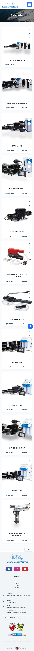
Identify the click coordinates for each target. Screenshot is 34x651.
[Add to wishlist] (29, 29)
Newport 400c (17, 405)
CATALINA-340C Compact (17, 189)
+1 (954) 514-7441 (11, 602)
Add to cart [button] (24, 236)
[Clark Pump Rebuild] (17, 213)
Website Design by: (11, 648)
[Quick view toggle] (29, 38)
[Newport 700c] (17, 473)
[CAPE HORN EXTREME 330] (17, 42)
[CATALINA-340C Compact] (17, 171)
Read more (24, 65)
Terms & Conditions (9, 641)
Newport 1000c (17, 362)
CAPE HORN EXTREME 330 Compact (17, 103)
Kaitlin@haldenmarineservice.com (16, 607)
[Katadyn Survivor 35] (17, 301)
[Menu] (29, 4)
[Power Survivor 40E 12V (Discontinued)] (17, 515)
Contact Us (17, 584)
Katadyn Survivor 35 (17, 319)
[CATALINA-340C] (17, 128)
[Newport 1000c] (17, 344)
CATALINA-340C (17, 146)
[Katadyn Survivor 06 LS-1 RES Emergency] (17, 256)
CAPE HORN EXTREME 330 (17, 60)
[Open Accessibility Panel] (30, 326)
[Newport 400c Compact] (17, 430)
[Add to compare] (29, 33)
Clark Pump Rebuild (17, 231)
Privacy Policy (20, 641)
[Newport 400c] (17, 387)
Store (17, 585)
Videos (17, 587)
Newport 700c (17, 491)
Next (27, 550)
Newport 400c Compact (17, 448)
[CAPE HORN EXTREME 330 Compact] (17, 85)
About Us (17, 582)
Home (17, 580)
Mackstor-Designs (23, 648)
